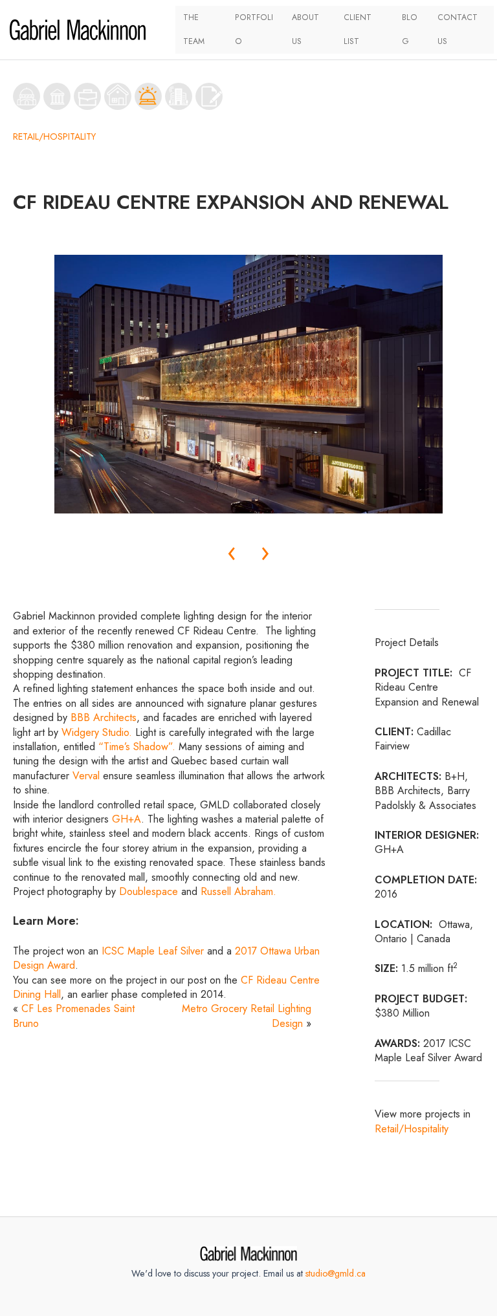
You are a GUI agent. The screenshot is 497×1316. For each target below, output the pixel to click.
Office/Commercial (87, 96)
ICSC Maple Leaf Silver (153, 951)
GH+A (126, 819)
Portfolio (254, 29)
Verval (86, 775)
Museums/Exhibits (57, 96)
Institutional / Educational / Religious (26, 96)
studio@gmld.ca (335, 1273)
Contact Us (457, 29)
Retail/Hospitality (148, 96)
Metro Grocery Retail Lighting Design (246, 1015)
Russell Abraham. (238, 891)
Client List (357, 29)
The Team (193, 29)
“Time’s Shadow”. (136, 746)
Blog (409, 29)
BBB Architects (104, 717)
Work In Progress (209, 96)
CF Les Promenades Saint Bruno (74, 1015)
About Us (305, 29)
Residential (117, 96)
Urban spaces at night (178, 96)
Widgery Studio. (96, 732)
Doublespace (148, 891)
